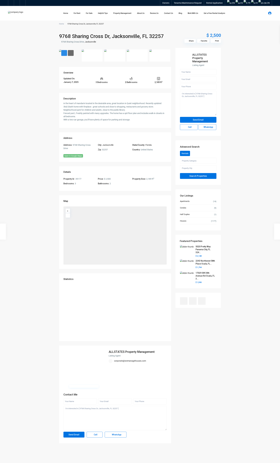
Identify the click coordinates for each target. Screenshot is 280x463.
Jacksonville (90, 42)
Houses (183, 221)
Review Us (154, 13)
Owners (165, 3)
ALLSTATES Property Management (132, 352)
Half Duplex (185, 214)
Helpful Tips (103, 13)
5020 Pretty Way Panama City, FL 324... (203, 249)
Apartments (185, 201)
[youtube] (17, 3)
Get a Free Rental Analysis (214, 13)
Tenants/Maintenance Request (188, 3)
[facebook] (11, 3)
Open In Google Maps (73, 156)
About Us (141, 13)
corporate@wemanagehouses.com (130, 361)
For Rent (77, 13)
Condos (183, 208)
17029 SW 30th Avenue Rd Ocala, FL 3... (205, 276)
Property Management (122, 13)
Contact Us (168, 13)
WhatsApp (116, 434)
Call (95, 434)
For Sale (89, 13)
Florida (148, 145)
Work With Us (193, 13)
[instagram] (23, 3)
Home (65, 13)
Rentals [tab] (185, 153)
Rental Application (214, 3)
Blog (180, 13)
